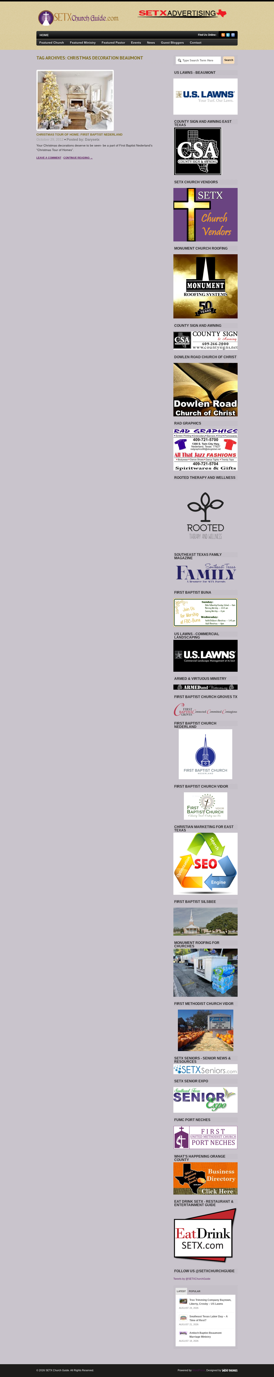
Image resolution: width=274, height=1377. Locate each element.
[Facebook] (233, 35)
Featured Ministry (83, 42)
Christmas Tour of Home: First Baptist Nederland (79, 134)
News (151, 42)
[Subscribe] (223, 35)
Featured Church (51, 42)
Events (136, 42)
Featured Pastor (113, 42)
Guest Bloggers (172, 42)
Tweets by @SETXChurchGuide (191, 1278)
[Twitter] (228, 35)
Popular (194, 1291)
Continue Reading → (78, 157)
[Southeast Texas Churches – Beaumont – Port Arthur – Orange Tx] (77, 24)
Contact (195, 42)
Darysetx (92, 139)
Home (44, 35)
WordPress (198, 1370)
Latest (181, 1291)
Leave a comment (48, 157)
